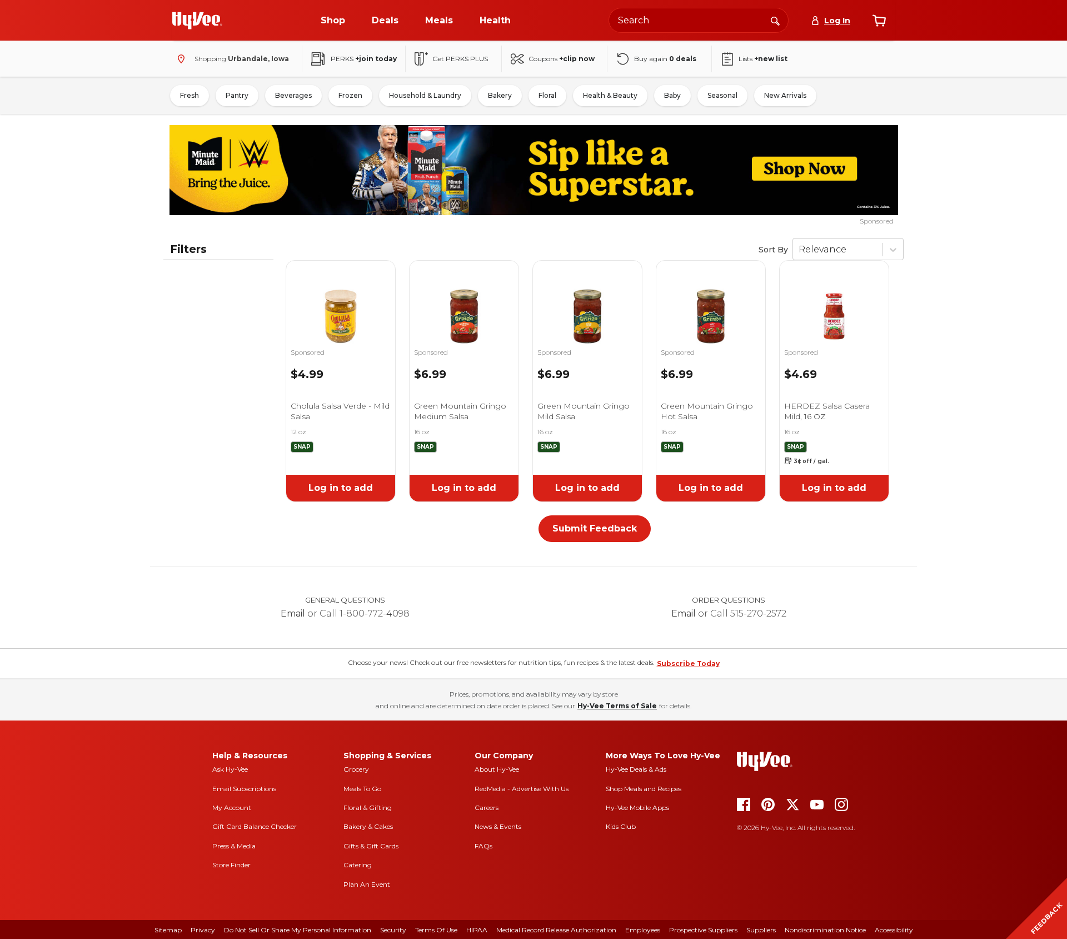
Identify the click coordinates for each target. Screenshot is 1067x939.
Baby (672, 95)
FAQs (483, 846)
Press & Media (234, 846)
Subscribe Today (688, 663)
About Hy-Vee (497, 769)
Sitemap (168, 930)
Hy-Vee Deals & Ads (636, 769)
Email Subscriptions (244, 788)
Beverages (293, 95)
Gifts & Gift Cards (370, 846)
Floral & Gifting (367, 807)
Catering (357, 865)
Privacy (203, 930)
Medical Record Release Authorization (556, 930)
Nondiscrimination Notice (825, 930)
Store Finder (231, 865)
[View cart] (879, 20)
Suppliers (761, 930)
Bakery (500, 95)
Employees (642, 930)
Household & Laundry (425, 95)
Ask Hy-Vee (230, 769)
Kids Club (621, 826)
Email (293, 613)
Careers (486, 807)
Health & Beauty (610, 95)
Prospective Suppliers (703, 930)
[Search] (775, 20)
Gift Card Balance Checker (254, 826)
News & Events (498, 826)
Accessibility (894, 930)
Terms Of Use (436, 930)
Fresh (189, 95)
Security (393, 930)
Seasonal (722, 95)
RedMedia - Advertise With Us (522, 788)
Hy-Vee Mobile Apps (637, 807)
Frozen (350, 95)
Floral (547, 95)
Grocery (356, 769)
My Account (231, 807)
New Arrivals (785, 95)
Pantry (237, 95)
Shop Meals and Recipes (643, 788)
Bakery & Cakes (368, 826)
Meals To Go (362, 788)
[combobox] (699, 20)
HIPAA (476, 930)
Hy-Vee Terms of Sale (617, 706)
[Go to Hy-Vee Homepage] (197, 20)
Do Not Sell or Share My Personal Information (297, 930)
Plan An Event (366, 884)
